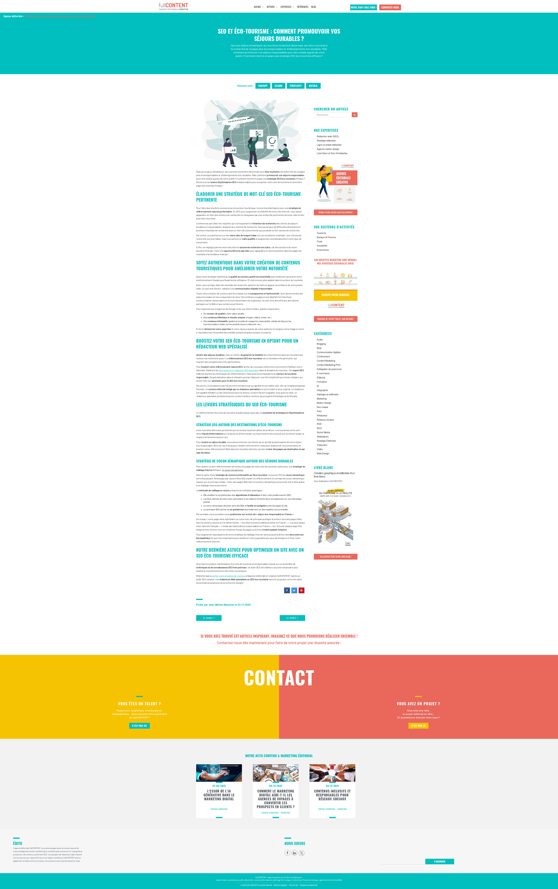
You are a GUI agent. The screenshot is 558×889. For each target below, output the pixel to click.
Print (319, 411)
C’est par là (418, 725)
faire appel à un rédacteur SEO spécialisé (239, 370)
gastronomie (324, 880)
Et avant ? (209, 617)
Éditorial (321, 377)
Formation (322, 381)
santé (241, 880)
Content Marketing (326, 360)
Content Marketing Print (328, 365)
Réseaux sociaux (325, 419)
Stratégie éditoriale (326, 140)
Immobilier (322, 245)
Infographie (322, 390)
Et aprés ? (292, 617)
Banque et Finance (326, 237)
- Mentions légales (280, 885)
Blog (313, 7)
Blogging (321, 343)
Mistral (313, 86)
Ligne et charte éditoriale (329, 144)
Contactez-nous (390, 7)
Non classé (322, 407)
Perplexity (296, 86)
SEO (319, 428)
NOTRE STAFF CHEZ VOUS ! (364, 7)
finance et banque (310, 880)
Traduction (322, 445)
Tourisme (321, 233)
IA (318, 386)
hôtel (223, 880)
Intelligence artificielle (327, 394)
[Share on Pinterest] (301, 592)
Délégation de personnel (329, 369)
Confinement (323, 356)
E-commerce (323, 373)
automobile (260, 880)
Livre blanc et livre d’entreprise (332, 153)
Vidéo (320, 449)
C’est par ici (139, 725)
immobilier (337, 880)
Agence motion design (328, 149)
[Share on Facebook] (287, 592)
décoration (249, 880)
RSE (319, 424)
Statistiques (322, 436)
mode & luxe (296, 880)
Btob (319, 348)
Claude (278, 86)
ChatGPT (263, 86)
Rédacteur (322, 415)
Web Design (323, 453)
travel (218, 880)
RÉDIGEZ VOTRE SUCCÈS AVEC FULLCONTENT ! (336, 212)
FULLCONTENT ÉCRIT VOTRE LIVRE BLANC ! (335, 556)
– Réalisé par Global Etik (308, 885)
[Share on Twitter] (294, 592)
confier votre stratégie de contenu (228, 575)
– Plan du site (293, 885)
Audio (320, 339)
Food (319, 241)
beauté (269, 880)
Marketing (322, 398)
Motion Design (324, 402)
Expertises (286, 7)
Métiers (270, 7)
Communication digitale (328, 352)
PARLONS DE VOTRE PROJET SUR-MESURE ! (335, 319)
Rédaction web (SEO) (328, 136)
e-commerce (232, 880)
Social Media (323, 432)
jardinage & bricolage (281, 880)
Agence (257, 7)
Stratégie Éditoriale (326, 440)
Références (302, 7)
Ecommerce (323, 250)
